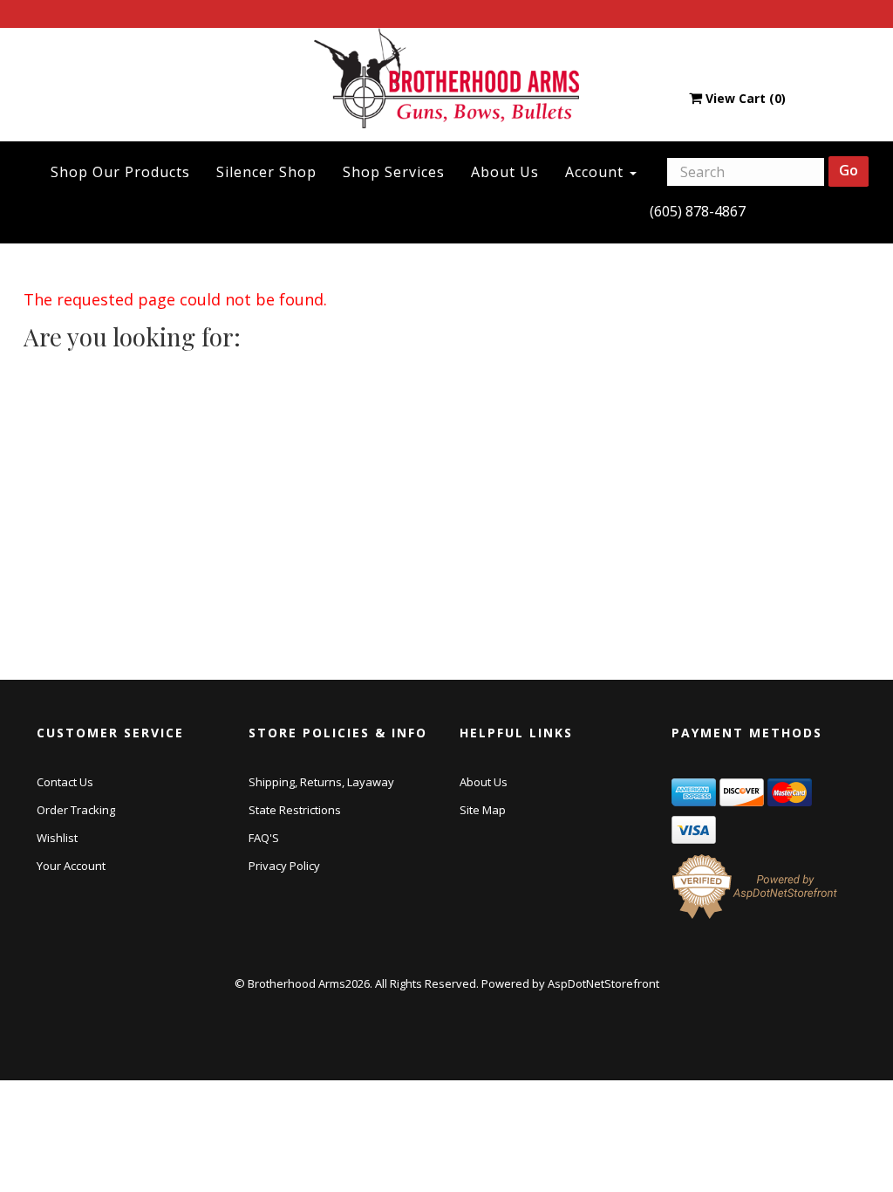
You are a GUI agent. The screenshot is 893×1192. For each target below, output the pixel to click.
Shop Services (394, 172)
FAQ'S (264, 838)
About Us (505, 172)
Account (596, 172)
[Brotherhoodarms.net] (446, 77)
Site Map (483, 810)
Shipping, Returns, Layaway (321, 782)
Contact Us (65, 782)
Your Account (71, 865)
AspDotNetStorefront (603, 983)
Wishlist (57, 838)
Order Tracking (76, 810)
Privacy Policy (284, 865)
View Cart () (746, 98)
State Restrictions (295, 810)
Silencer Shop (266, 172)
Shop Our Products (120, 172)
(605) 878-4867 (698, 211)
